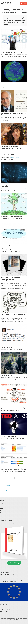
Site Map (2, 515)
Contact (2, 512)
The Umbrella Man (6, 375)
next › (17, 478)
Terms (1, 508)
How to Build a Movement (9, 436)
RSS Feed (10, 607)
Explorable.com (12, 616)
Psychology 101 (8, 485)
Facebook (7, 609)
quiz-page (9, 482)
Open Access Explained (8, 246)
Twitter (7, 611)
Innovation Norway (4, 572)
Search (21, 3)
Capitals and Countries (10, 492)
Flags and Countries (9, 490)
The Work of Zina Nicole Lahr (10, 146)
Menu (25, 3)
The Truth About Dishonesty (10, 405)
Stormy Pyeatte (15, 157)
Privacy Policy (3, 510)
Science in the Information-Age (11, 466)
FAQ (1, 505)
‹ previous (12, 478)
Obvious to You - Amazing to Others (12, 216)
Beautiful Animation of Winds (10, 83)
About (1, 503)
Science (6, 487)
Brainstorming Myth (7, 347)
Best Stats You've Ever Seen (13, 52)
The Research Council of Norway (7, 574)
